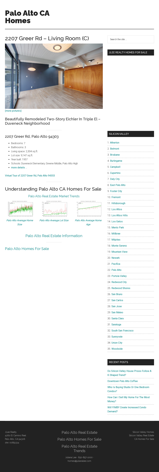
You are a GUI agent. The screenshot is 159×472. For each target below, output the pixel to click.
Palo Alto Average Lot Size (53, 220)
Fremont (115, 197)
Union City (116, 342)
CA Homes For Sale (144, 439)
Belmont (114, 148)
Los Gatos (117, 221)
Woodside (117, 348)
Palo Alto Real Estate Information (53, 236)
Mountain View (119, 251)
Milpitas (115, 239)
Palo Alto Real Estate (79, 432)
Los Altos (116, 209)
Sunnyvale (117, 336)
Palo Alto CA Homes (27, 17)
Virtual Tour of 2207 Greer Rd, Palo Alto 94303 (30, 175)
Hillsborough (118, 203)
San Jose (116, 306)
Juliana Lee (70, 457)
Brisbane (115, 154)
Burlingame (116, 160)
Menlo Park (117, 227)
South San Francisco (122, 330)
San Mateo (117, 312)
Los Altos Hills (119, 215)
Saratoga (116, 324)
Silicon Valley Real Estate (141, 435)
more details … (19, 167)
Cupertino (115, 172)
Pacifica (115, 263)
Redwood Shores (120, 288)
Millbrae (115, 233)
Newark (115, 257)
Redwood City (119, 282)
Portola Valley (119, 276)
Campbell (115, 166)
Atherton (114, 142)
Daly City (115, 179)
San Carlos (117, 300)
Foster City (116, 191)
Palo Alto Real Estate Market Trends (54, 196)
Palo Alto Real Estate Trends (79, 448)
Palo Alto (116, 269)
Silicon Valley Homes (143, 432)
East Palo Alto (117, 185)
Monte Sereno (119, 245)
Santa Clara (117, 318)
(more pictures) (13, 110)
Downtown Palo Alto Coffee (122, 381)
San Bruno (116, 294)
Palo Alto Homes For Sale (27, 248)
